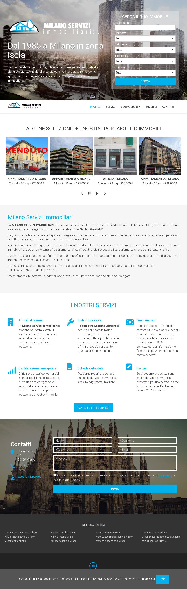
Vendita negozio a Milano (63, 541)
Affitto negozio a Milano (154, 541)
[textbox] (145, 27)
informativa (164, 475)
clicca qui (148, 579)
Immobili (151, 106)
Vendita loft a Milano (15, 541)
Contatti (168, 106)
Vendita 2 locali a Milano (63, 532)
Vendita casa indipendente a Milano (114, 537)
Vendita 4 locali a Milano (154, 532)
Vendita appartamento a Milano (21, 532)
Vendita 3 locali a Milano (108, 532)
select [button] (172, 38)
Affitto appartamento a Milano (20, 537)
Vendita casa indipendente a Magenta (161, 537)
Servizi (110, 106)
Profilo (95, 106)
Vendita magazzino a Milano (110, 541)
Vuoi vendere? (130, 106)
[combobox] (142, 38)
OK (163, 579)
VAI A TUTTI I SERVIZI (94, 408)
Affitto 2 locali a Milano (62, 537)
